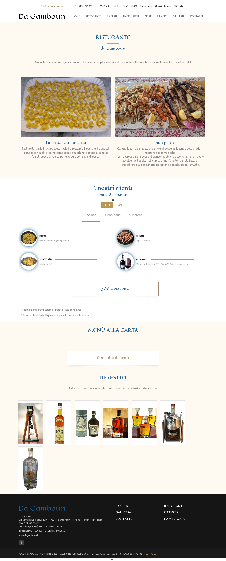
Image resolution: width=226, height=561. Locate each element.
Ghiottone (135, 215)
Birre (148, 16)
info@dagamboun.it (57, 6)
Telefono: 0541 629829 (31, 530)
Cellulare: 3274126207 (55, 530)
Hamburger (131, 16)
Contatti (196, 16)
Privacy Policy (150, 554)
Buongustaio (113, 215)
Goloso (91, 215)
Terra (106, 205)
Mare (119, 205)
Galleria (179, 16)
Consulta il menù (113, 357)
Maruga (34, 554)
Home (76, 16)
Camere (162, 16)
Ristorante (93, 16)
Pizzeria (112, 16)
